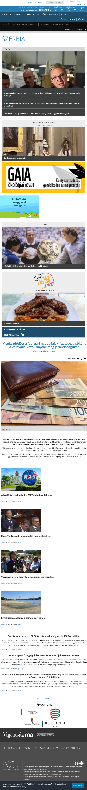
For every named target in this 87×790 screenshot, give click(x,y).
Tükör (63, 19)
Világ (63, 14)
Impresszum (69, 29)
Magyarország (31, 14)
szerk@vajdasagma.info (10, 767)
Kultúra (16, 24)
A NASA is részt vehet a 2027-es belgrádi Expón (27, 495)
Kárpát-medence (50, 14)
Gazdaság (6, 24)
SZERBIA (35, 351)
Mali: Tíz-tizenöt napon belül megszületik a (26, 536)
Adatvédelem (49, 747)
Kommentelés (70, 747)
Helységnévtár (14, 334)
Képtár (81, 19)
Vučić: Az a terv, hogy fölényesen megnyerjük (27, 576)
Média (24, 24)
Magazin (33, 24)
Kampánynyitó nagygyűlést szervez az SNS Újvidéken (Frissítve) (44, 655)
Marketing (81, 29)
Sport (67, 24)
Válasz (71, 19)
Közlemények (57, 24)
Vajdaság (6, 14)
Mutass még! (43, 698)
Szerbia (17, 14)
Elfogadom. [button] (77, 785)
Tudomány (44, 24)
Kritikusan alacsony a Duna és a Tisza (23, 617)
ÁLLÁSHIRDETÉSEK (15, 329)
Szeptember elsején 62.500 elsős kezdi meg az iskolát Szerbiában (44, 636)
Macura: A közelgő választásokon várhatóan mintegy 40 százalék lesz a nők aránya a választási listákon (44, 676)
